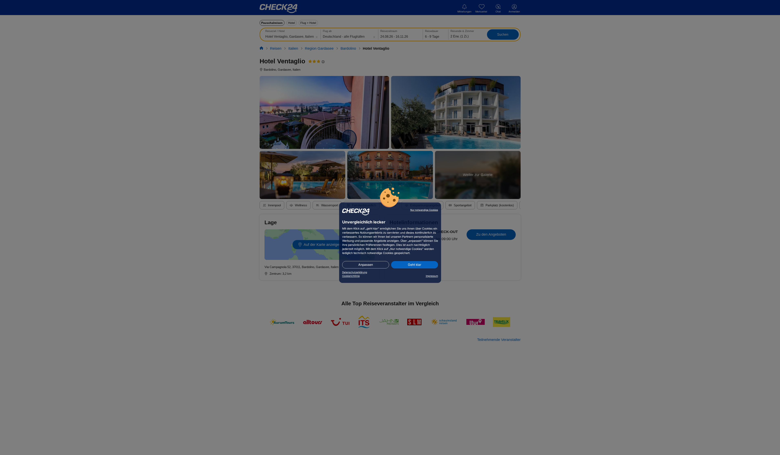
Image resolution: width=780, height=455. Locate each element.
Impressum (432, 276)
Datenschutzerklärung (354, 272)
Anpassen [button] (365, 265)
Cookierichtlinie (351, 276)
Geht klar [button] (414, 265)
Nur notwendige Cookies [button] (424, 210)
